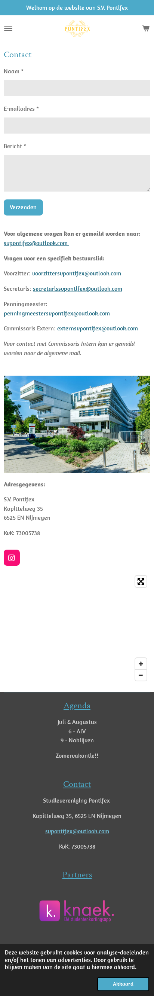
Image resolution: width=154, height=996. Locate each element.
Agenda (77, 706)
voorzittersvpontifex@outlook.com (76, 273)
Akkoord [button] (123, 983)
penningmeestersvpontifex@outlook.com (57, 313)
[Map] (77, 628)
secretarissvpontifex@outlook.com (77, 288)
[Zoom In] (141, 663)
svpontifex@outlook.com (36, 243)
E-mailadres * (21, 108)
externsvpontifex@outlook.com (97, 328)
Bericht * (15, 146)
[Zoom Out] (141, 675)
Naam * (14, 71)
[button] (108, 893)
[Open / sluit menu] (8, 28)
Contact (77, 784)
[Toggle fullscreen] (141, 581)
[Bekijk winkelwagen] (146, 28)
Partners (77, 875)
